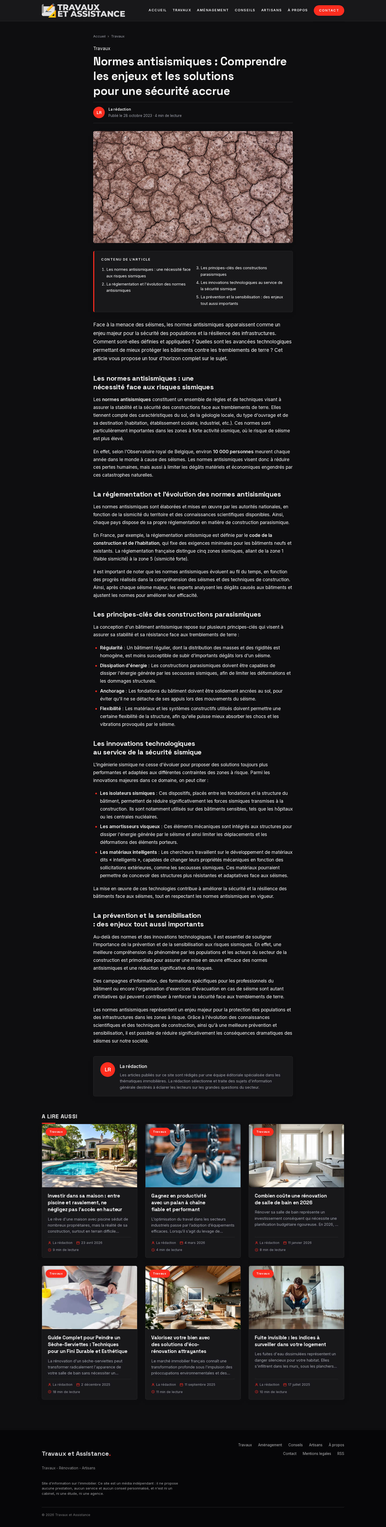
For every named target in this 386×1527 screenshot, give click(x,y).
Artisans (271, 10)
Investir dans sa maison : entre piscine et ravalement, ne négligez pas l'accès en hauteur (85, 1203)
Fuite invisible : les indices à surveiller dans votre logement (290, 1341)
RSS (340, 1454)
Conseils (245, 10)
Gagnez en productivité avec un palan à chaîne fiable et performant (178, 1203)
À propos (298, 10)
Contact (329, 10)
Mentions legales (317, 1454)
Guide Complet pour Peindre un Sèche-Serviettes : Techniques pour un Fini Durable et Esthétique (87, 1344)
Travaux (182, 10)
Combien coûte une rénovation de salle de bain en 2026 (291, 1199)
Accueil (158, 10)
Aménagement (213, 10)
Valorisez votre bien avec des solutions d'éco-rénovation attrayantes (180, 1344)
